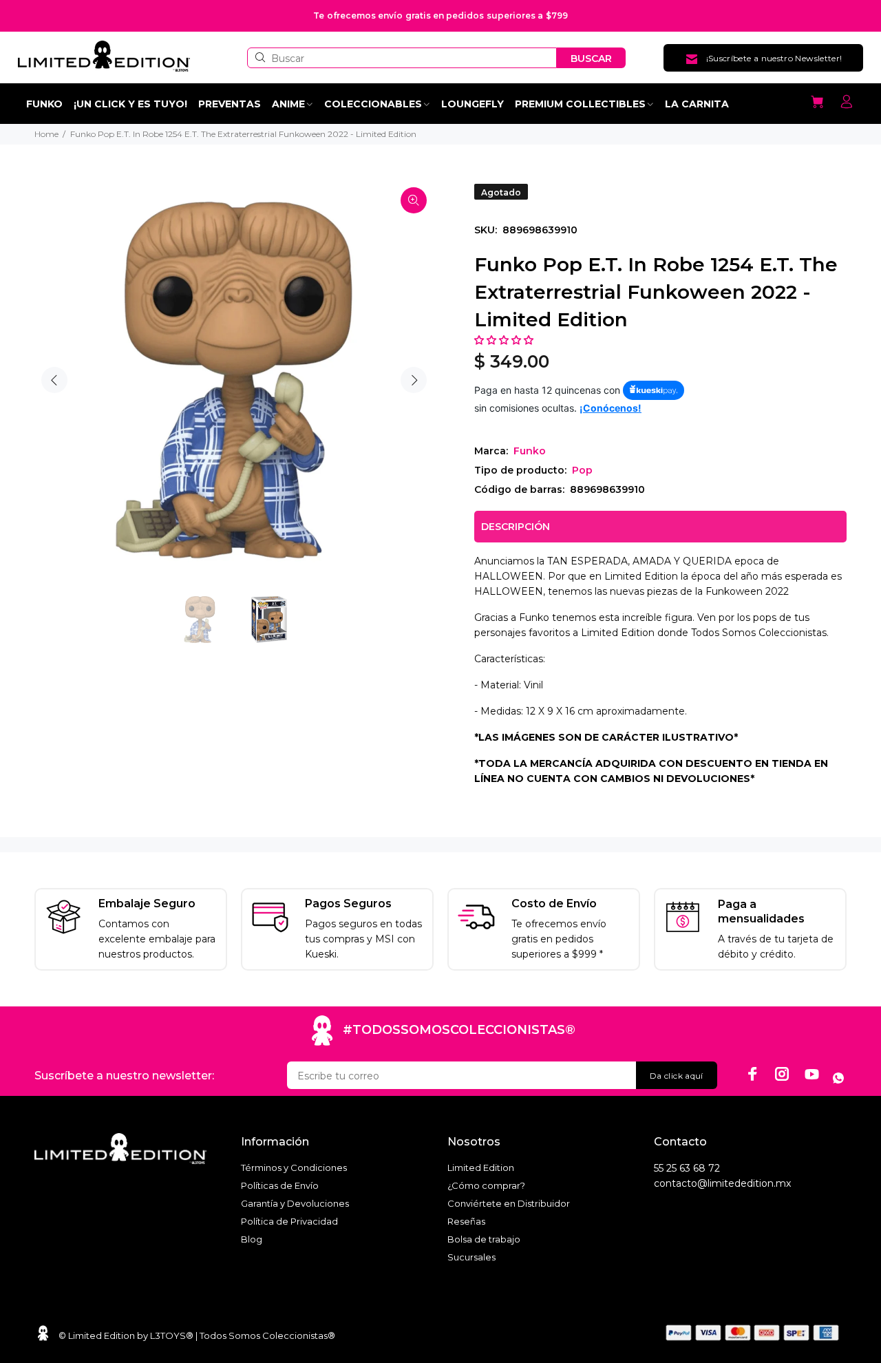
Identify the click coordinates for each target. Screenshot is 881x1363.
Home (46, 134)
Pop (582, 470)
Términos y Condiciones (294, 1167)
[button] (505, 340)
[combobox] (402, 57)
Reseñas (466, 1221)
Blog (251, 1239)
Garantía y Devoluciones (295, 1203)
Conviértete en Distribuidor (508, 1203)
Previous (54, 380)
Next (414, 380)
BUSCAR (591, 58)
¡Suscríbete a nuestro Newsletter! (774, 58)
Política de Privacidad (289, 1221)
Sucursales (471, 1256)
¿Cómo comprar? (486, 1185)
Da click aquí (676, 1075)
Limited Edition (480, 1167)
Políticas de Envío (280, 1185)
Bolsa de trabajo (483, 1239)
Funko (529, 451)
